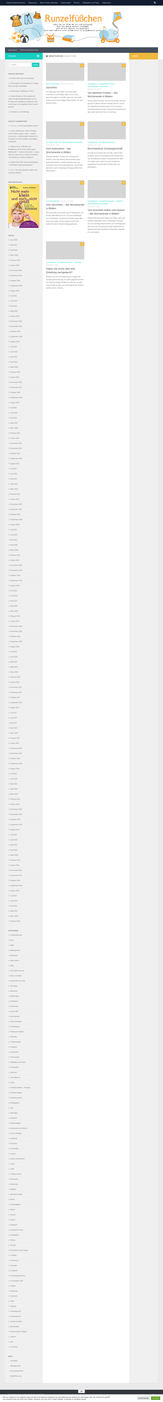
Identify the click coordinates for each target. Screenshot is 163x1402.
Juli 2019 (13, 591)
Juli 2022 (13, 408)
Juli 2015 (13, 835)
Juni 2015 (13, 840)
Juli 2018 (13, 652)
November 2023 (16, 326)
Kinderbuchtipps (16, 1093)
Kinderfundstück (16, 1098)
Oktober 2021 (15, 453)
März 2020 (14, 550)
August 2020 (14, 525)
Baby (12, 945)
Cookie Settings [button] (143, 1398)
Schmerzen (92, 84)
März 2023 (14, 367)
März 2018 (14, 672)
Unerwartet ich (15, 1316)
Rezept (13, 1245)
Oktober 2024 (15, 280)
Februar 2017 (15, 738)
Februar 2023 (15, 372)
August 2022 (14, 402)
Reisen (77, 3)
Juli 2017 (13, 713)
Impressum (32, 3)
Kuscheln (13, 1143)
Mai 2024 (13, 306)
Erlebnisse (14, 1001)
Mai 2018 (13, 662)
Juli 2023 (13, 347)
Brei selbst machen (17, 971)
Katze (12, 1082)
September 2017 (16, 702)
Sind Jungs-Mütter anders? (28, 126)
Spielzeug (13, 1291)
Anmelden (14, 1361)
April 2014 (14, 911)
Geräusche (14, 1052)
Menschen (14, 1184)
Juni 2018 (13, 657)
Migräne (13, 1189)
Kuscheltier (14, 1148)
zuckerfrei (14, 1347)
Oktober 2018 (15, 636)
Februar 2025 (15, 260)
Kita (11, 1108)
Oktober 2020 (15, 514)
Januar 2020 (14, 560)
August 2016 (14, 769)
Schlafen (13, 1255)
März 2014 (14, 916)
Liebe (12, 1169)
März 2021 (14, 489)
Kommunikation (16, 1133)
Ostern (12, 1220)
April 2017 (14, 728)
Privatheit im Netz (16, 1230)
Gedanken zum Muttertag (19, 112)
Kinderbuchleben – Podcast (20, 1087)
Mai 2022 (13, 418)
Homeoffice (14, 1067)
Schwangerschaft (107, 84)
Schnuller (13, 1265)
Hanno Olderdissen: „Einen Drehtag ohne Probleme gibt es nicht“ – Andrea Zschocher (22, 133)
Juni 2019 (13, 596)
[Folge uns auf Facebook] (38, 56)
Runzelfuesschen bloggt (19, 1250)
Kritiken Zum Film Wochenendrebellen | (24, 162)
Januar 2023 (14, 377)
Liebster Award (15, 1174)
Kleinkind (13, 1118)
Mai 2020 (13, 540)
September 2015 (16, 824)
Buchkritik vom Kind (17, 981)
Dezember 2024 (16, 270)
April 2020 (14, 545)
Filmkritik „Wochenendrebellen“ (22, 165)
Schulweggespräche (17, 1276)
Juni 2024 (13, 301)
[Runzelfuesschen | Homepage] (66, 26)
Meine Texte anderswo (49, 3)
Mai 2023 (13, 357)
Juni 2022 (13, 413)
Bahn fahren (14, 960)
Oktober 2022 (15, 392)
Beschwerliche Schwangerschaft (105, 148)
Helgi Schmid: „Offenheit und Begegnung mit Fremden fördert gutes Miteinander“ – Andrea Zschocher (22, 149)
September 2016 (16, 763)
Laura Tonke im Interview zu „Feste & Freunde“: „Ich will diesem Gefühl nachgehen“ (23, 154)
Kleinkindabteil (15, 1123)
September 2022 (16, 397)
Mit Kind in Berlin (53, 142)
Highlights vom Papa (91, 3)
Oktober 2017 (15, 697)
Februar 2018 (15, 677)
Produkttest (14, 1235)
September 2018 (16, 641)
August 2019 (14, 586)
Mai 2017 (13, 723)
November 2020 (16, 509)
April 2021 (14, 484)
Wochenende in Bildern (98, 86)
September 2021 (16, 458)
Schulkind (13, 1270)
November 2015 (16, 814)
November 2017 (16, 692)
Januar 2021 (14, 499)
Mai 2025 (13, 245)
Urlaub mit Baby (16, 1321)
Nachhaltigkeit (15, 1204)
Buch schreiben (16, 976)
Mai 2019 (13, 601)
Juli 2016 (13, 774)
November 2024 (16, 275)
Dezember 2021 (16, 443)
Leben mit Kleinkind (17, 1159)
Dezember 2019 (16, 565)
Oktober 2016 (15, 758)
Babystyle (14, 955)
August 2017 (14, 708)
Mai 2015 (13, 845)
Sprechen (13, 1296)
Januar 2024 (14, 316)
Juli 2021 (13, 469)
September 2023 (16, 336)
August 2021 (14, 463)
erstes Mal (14, 1011)
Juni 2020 (13, 535)
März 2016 (14, 794)
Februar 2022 (15, 433)
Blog (12, 965)
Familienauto (15, 1026)
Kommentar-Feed (16, 1371)
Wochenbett (14, 1326)
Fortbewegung (15, 1042)
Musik (12, 1199)
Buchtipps (14, 986)
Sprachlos (51, 87)
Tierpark (13, 1306)
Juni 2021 (13, 474)
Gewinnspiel (66, 3)
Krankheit (13, 1138)
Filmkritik (13, 1037)
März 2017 (14, 733)
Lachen (13, 1154)
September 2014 (16, 885)
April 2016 (14, 789)
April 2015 (14, 850)
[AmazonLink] (23, 227)
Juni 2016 (13, 779)
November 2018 (16, 631)
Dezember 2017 (16, 687)
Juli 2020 (13, 530)
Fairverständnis (16, 1021)
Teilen (12, 1301)
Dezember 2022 (16, 382)
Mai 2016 (13, 784)
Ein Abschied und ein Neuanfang (22, 78)
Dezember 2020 (16, 504)
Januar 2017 (14, 743)
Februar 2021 (15, 494)
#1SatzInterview (16, 935)
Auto (12, 940)
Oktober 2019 (15, 575)
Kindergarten (15, 1103)
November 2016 (16, 753)
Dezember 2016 (16, 748)
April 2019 (14, 606)
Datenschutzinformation (16, 3)
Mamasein (14, 1179)
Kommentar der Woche (18, 1128)
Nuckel (12, 1215)
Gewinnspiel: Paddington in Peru (22, 91)
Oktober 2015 (15, 819)
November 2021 (16, 448)
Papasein (13, 1225)
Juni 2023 (13, 352)
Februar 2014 (15, 921)
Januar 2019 (14, 621)
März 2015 (14, 855)
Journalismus (15, 1077)
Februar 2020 (15, 555)
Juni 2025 (13, 240)
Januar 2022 (14, 438)
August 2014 (14, 891)
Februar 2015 (15, 860)
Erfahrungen (14, 996)
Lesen (12, 1164)
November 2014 (16, 875)
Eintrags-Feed (15, 1366)
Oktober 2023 (15, 331)
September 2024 (16, 286)
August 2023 (14, 341)
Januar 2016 (14, 804)
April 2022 (14, 423)
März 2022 (14, 428)
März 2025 (14, 255)
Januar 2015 (14, 865)
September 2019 (16, 580)
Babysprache (15, 950)
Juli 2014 (13, 896)
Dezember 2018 (16, 626)
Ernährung (14, 1006)
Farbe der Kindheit (17, 1032)
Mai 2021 (13, 479)
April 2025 (14, 250)
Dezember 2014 (16, 870)
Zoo (11, 1342)
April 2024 (14, 311)
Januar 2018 (14, 682)
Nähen (12, 1209)
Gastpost (13, 1047)
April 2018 (14, 667)
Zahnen (13, 1337)
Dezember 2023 (16, 321)
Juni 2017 (13, 718)
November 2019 (16, 570)
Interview (13, 1072)
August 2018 (14, 647)
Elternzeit (13, 991)
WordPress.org (15, 1376)
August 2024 (14, 291)
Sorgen (119, 201)
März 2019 (14, 611)
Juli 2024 (13, 296)
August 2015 (14, 830)
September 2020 (16, 519)
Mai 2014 (13, 906)
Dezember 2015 (16, 809)
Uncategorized (52, 84)
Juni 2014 (13, 901)
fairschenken (15, 1016)
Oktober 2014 (15, 880)
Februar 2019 (15, 616)
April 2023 (14, 362)
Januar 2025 (14, 265)
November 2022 (16, 387)
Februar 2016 (15, 799)
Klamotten (14, 1113)
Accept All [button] (155, 1398)
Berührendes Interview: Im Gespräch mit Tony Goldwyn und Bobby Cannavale (23, 138)
